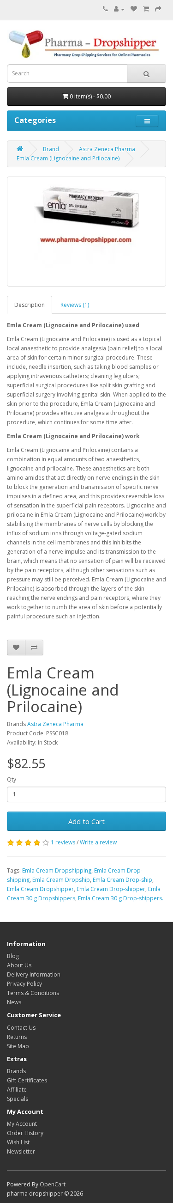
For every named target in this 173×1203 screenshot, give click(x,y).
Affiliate (17, 1089)
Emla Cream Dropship (61, 880)
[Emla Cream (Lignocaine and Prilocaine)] (86, 232)
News (14, 1002)
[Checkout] (158, 9)
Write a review (98, 842)
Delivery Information (33, 974)
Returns (17, 1037)
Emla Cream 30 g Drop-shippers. (120, 898)
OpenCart (53, 1184)
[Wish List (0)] (134, 9)
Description (29, 305)
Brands (16, 1071)
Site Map (18, 1046)
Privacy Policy (24, 984)
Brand (51, 149)
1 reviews (63, 842)
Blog (13, 956)
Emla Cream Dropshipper (40, 889)
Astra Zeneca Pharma (107, 149)
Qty (11, 779)
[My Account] (119, 9)
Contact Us (21, 1028)
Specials (17, 1099)
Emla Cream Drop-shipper (111, 889)
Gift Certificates (27, 1080)
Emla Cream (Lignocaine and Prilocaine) (68, 158)
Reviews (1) (74, 305)
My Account (22, 1124)
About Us (19, 965)
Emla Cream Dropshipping (56, 870)
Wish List (18, 1142)
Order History (25, 1133)
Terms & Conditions (33, 993)
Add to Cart (86, 821)
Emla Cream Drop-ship (122, 880)
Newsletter (21, 1151)
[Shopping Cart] (146, 9)
